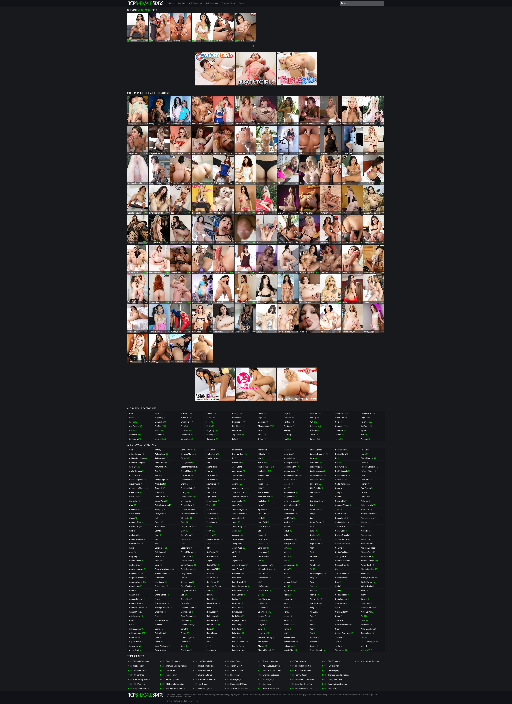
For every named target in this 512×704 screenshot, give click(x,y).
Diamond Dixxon (189, 608)
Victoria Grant (368, 552)
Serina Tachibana (344, 552)
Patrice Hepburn (318, 573)
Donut (184, 629)
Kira (260, 480)
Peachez (315, 590)
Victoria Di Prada (369, 548)
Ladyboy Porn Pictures (369, 661)
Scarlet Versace (342, 539)
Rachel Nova (341, 454)
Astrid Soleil (135, 650)
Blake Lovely (161, 586)
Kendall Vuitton (239, 650)
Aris (131, 625)
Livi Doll (262, 603)
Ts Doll (364, 492)
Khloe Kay (263, 454)
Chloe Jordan (188, 501)
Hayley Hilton (213, 603)
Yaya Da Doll (367, 612)
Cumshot (187, 430)
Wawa (365, 573)
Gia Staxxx (212, 544)
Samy (338, 492)
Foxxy (211, 531)
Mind (287, 552)
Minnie (287, 556)
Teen (339, 439)
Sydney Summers (344, 633)
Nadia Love (290, 599)
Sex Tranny (267, 684)
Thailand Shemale (270, 661)
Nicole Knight (316, 467)
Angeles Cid (136, 573)
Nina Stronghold (318, 501)
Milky (287, 535)
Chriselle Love (187, 505)
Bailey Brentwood (163, 505)
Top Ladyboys (268, 679)
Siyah (338, 582)
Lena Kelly (263, 548)
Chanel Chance (188, 471)
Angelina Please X (138, 578)
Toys (365, 418)
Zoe (364, 637)
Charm (184, 484)
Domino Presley (189, 625)
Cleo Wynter (187, 535)
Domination (187, 439)
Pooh (313, 625)
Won (363, 595)
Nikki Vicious (316, 492)
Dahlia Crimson (188, 565)
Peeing (288, 430)
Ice (209, 642)
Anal (133, 413)
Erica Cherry (213, 475)
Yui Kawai (366, 625)
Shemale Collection (303, 666)
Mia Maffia (289, 518)
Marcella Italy (290, 458)
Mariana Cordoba (293, 475)
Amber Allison (136, 535)
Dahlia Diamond (188, 569)
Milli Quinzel (289, 544)
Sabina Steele (342, 480)
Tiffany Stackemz (369, 467)
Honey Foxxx (213, 633)
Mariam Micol (291, 471)
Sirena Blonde (342, 578)
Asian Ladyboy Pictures (337, 684)
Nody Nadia (316, 509)
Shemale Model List (303, 688)
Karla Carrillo (239, 595)
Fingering (212, 430)
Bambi (159, 522)
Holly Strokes (213, 625)
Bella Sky (160, 556)
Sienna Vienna (342, 573)
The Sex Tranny (237, 670)
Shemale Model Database (176, 666)
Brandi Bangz (162, 595)
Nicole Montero (318, 475)
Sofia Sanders (342, 599)
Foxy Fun (211, 535)
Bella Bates (161, 548)
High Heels (238, 426)
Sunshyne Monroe (344, 625)
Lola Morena (264, 612)
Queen (314, 646)
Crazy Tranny (138, 666)
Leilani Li (263, 544)
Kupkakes (263, 501)
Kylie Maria (264, 509)
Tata (338, 642)
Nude (262, 435)
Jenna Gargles (239, 509)
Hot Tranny (235, 675)
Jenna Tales (238, 518)
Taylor (338, 646)
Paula (313, 582)
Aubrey (159, 450)
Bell (158, 539)
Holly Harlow (213, 616)
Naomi (288, 620)
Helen (210, 608)
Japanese (238, 435)
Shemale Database (271, 675)
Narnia (287, 629)
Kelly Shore (238, 633)
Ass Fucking (135, 426)
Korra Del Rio (264, 492)
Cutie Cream (187, 556)
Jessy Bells (237, 544)
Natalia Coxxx (291, 642)
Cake (158, 637)
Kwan (261, 505)
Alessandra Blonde (138, 488)
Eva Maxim (212, 514)
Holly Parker (213, 620)
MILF (261, 430)
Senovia (339, 548)
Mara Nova (289, 454)
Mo (286, 573)
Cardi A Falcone (163, 646)
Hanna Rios (212, 599)
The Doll (365, 450)
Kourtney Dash (265, 497)
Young (365, 439)
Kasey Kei (237, 603)
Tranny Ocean (301, 675)
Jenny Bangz (239, 527)
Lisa (261, 595)
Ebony (211, 413)
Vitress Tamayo (369, 561)
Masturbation (266, 426)
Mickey (288, 527)
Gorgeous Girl (213, 569)
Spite (338, 608)
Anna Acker (135, 595)
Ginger (210, 561)
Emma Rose (213, 467)
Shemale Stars (139, 670)
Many (287, 450)
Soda (338, 586)
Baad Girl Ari (161, 497)
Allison (133, 518)
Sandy (339, 497)
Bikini (159, 430)
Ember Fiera (213, 454)
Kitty (261, 488)
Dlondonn (186, 620)
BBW (159, 413)
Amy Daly (134, 556)
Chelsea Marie (188, 488)
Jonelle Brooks (240, 565)
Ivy (234, 458)
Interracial (238, 430)
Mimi (287, 548)
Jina (234, 556)
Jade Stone (238, 467)
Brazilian (186, 413)
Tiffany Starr (368, 471)
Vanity (364, 527)
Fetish (210, 426)
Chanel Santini (188, 480)
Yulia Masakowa (368, 629)
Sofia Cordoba (342, 595)
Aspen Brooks (136, 642)
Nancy (288, 612)
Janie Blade (238, 480)
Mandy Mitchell (266, 650)
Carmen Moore (189, 450)
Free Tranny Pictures (142, 679)
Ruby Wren (341, 467)
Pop (312, 629)
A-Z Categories (195, 3)
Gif (208, 548)
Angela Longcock (137, 569)
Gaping (237, 413)
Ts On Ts (366, 422)
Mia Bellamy (290, 509)
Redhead (315, 426)
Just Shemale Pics (206, 661)
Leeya (262, 535)
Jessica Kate (238, 539)
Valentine (366, 509)
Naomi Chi (289, 625)
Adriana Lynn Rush (138, 458)
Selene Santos (342, 544)
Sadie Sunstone (342, 484)
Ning (312, 505)
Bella (158, 544)
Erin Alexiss (213, 484)
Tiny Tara (366, 480)
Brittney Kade (162, 603)
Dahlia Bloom (187, 561)
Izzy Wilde (237, 463)
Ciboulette (186, 518)
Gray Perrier (213, 582)
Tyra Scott (367, 497)
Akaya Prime (136, 475)
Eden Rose (186, 650)
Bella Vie (159, 561)
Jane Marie (238, 475)
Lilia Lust (263, 573)
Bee (158, 535)
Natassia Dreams (319, 454)
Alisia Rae (134, 509)
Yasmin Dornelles (369, 608)
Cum (184, 426)
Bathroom (135, 439)
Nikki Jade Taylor (318, 480)
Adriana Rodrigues (138, 463)
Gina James (212, 556)
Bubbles (159, 625)
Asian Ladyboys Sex (271, 666)
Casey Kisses (187, 463)
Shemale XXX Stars (238, 684)
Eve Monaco (213, 522)
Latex (235, 439)
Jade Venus (238, 471)
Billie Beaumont (162, 573)
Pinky (313, 608)
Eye (209, 527)
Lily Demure (264, 586)
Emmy (211, 471)
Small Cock (341, 413)
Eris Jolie (212, 488)
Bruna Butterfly (162, 620)
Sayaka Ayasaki (342, 535)
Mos (287, 586)
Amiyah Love (136, 544)
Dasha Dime (186, 599)
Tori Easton (367, 488)
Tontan (365, 484)
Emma (211, 463)
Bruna (159, 616)
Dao (184, 595)
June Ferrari (238, 569)
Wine (364, 590)
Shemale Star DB (205, 675)
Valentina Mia (368, 505)
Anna (132, 590)
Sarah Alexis (341, 514)
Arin (132, 620)
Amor (133, 548)
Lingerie (263, 422)
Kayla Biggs (238, 616)
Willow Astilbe (367, 586)
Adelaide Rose (136, 454)
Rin (337, 458)
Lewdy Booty (264, 556)
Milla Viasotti (290, 539)
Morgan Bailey (291, 582)
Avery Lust (160, 484)
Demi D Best (187, 603)
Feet (210, 422)
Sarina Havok (341, 518)
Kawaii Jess (238, 612)
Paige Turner (316, 544)
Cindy (184, 522)
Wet (364, 435)
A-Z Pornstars (212, 3)
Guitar (210, 590)
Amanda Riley (136, 522)
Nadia (287, 595)
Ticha (364, 463)
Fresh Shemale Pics (271, 688)
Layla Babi (263, 522)
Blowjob (160, 439)
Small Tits (341, 418)
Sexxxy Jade (342, 556)
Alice (132, 505)
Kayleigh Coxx (239, 620)
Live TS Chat (333, 688)
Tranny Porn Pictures (207, 679)
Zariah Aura (367, 633)
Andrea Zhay (135, 565)
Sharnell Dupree (342, 561)
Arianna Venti (135, 612)
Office (262, 439)
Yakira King (366, 603)
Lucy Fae (262, 620)
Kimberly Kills (265, 475)
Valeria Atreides (369, 514)
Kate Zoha (237, 608)
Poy (312, 633)
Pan (312, 552)
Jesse (236, 531)
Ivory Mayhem (239, 454)
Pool (287, 439)
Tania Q (340, 637)
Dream (185, 633)
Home (171, 3)
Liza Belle (263, 608)
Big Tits (160, 426)
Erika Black (212, 480)
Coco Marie (186, 548)
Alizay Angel (135, 514)
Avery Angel (161, 480)
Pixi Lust (314, 612)
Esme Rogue (213, 501)
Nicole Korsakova (317, 471)
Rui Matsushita (342, 471)
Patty (313, 578)
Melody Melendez (292, 505)
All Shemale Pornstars (175, 684)
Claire (184, 531)
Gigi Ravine (212, 552)
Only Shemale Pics (141, 688)
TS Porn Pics (138, 675)
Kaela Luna (238, 573)
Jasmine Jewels (241, 488)
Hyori (210, 637)
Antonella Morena (138, 608)
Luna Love (263, 633)
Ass (133, 422)
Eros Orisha (213, 492)
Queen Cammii (317, 650)
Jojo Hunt (237, 561)
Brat (157, 599)
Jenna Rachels (239, 514)
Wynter (365, 599)
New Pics (181, 3)
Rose (338, 463)
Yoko (364, 620)
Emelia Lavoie (213, 458)
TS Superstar (333, 666)
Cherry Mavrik (188, 497)
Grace (210, 573)
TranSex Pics (171, 670)
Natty (313, 458)
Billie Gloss (160, 578)
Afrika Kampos (136, 471)
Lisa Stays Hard (266, 599)
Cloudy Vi (186, 539)
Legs (262, 418)
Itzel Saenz (213, 650)
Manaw (262, 646)
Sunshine (340, 620)
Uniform (366, 426)
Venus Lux (366, 539)
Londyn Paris (264, 616)
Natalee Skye (290, 637)
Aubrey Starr (161, 458)
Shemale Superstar (141, 661)
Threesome (368, 413)
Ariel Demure (136, 616)
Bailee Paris (161, 501)
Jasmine (237, 484)
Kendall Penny (239, 646)
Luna (261, 629)
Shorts (314, 435)
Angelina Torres (137, 582)
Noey (312, 514)
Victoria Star (367, 556)
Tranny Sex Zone (335, 679)
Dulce (184, 646)
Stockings (341, 430)
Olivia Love (315, 539)
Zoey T (365, 646)
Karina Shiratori (240, 590)
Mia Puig (288, 522)
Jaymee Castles (240, 497)
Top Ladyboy (300, 661)
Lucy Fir (262, 625)
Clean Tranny (235, 661)
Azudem (159, 492)
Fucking (212, 435)
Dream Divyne (188, 637)
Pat (312, 569)
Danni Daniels (188, 586)
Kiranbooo (263, 484)
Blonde (159, 435)
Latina (262, 413)
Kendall (236, 637)
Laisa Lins (263, 514)
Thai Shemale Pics (206, 666)
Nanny (288, 616)
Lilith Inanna (264, 578)
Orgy (287, 413)
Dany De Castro (188, 590)
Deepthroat (187, 435)
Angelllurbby (135, 586)
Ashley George (137, 633)
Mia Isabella (290, 514)
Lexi (261, 561)
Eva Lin (211, 509)
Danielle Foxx (187, 582)
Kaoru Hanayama (240, 586)
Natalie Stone (316, 450)
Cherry (185, 492)
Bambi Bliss (160, 527)
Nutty (313, 531)
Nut (312, 527)
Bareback (135, 435)
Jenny (236, 522)
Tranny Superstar (173, 661)
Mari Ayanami (291, 463)
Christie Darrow (188, 509)
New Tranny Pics (205, 688)
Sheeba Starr (342, 565)
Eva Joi (211, 505)
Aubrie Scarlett (162, 463)
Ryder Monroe (342, 475)
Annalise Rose (136, 603)
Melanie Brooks (291, 501)
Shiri (338, 569)
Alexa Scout (135, 492)
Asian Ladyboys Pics (303, 684)
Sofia (338, 590)
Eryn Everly (212, 497)
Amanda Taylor (136, 527)
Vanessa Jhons (368, 518)
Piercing (289, 435)
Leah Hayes (264, 527)
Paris (313, 561)
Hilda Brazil (212, 612)
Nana (287, 608)
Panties (289, 422)
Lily (260, 582)
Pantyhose (289, 426)
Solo (339, 422)
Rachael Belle (342, 450)
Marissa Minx (290, 480)
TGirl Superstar (334, 661)
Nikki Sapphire (316, 488)
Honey (210, 629)
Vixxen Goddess (369, 569)
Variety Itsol (367, 535)
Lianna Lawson (265, 565)
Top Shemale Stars (183, 701)
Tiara (364, 454)
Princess (314, 642)
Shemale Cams (228, 3)
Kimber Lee (264, 471)
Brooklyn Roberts (163, 608)
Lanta (261, 518)
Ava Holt (160, 475)
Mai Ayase (263, 642)
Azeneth (160, 488)
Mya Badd (289, 590)
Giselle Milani (213, 565)
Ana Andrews (136, 561)
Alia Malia (134, 501)
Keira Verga (239, 625)
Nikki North (315, 484)
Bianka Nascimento (164, 569)
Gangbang (212, 439)
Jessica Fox (238, 535)
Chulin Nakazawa (189, 514)
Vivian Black (367, 565)
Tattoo (340, 435)
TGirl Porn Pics (139, 684)
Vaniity (366, 522)
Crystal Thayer (188, 552)
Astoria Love (135, 646)
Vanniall (365, 531)
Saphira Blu (341, 501)
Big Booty (161, 418)
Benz (158, 565)
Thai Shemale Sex (205, 670)
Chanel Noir (187, 475)
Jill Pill (236, 552)
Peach (313, 586)
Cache (159, 629)
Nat (286, 633)
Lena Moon (263, 552)
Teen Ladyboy (333, 670)
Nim (312, 497)
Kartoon (236, 599)
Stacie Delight (341, 612)
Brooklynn (160, 612)
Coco (184, 544)
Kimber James (266, 467)
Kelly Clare (238, 629)
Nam (287, 603)
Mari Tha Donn (291, 467)
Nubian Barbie (317, 522)
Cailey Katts (161, 633)
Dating (241, 3)
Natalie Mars (290, 650)
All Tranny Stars (172, 679)
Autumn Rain (162, 467)
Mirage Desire (291, 565)
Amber (133, 531)
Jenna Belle (238, 501)
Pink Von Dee (316, 603)
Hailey (210, 595)
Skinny (315, 439)
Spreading (341, 426)
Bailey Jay (161, 509)
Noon (313, 518)
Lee (261, 531)
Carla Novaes (162, 650)
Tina (363, 475)
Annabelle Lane (137, 599)
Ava (158, 471)
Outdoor (289, 418)
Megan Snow (290, 497)
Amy (132, 552)
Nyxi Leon (315, 535)
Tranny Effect (236, 666)
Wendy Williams (369, 578)
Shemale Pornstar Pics (175, 688)
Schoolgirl (315, 430)
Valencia (365, 501)
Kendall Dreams (240, 642)
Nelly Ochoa (316, 463)
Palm (313, 548)
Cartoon (185, 458)
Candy (159, 642)
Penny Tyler (316, 599)
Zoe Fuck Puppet (369, 642)
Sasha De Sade (343, 527)
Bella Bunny (160, 552)
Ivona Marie (238, 450)
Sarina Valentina (344, 522)
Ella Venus (212, 450)
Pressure (314, 637)
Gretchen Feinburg (215, 586)
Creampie (187, 422)
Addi (132, 450)
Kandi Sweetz (239, 582)
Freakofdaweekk (215, 539)
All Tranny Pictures (303, 670)
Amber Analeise (137, 539)
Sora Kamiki (341, 603)
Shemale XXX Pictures (304, 679)
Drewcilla (186, 642)
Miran (287, 569)
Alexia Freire (135, 497)
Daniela (185, 578)
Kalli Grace (237, 578)
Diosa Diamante (188, 616)
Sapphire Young (343, 505)
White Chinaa (368, 582)
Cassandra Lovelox (189, 467)
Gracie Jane (213, 578)
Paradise (315, 556)
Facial (211, 418)
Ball (158, 518)
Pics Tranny (203, 684)
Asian (134, 418)
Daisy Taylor (187, 573)
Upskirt (365, 430)
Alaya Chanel (135, 484)
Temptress (341, 650)
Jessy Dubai (238, 548)
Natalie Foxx (290, 646)
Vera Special (367, 544)
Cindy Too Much (188, 527)
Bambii (158, 531)
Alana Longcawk (137, 480)
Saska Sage (341, 531)
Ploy (313, 616)
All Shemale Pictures (239, 688)
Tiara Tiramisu (368, 458)
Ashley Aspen (136, 629)
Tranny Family (171, 675)
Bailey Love (160, 514)
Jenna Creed (239, 505)
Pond (313, 620)
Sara (338, 509)
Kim (260, 458)
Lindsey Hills (264, 590)
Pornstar (315, 413)
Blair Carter (161, 582)
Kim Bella (262, 463)
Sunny (338, 616)
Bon (158, 590)
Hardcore (238, 422)
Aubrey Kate (161, 454)
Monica (287, 578)
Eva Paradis (213, 518)
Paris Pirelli (315, 565)
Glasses (236, 418)
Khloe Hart (263, 450)
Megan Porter (291, 492)
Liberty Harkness (266, 569)
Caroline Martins (188, 454)
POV (313, 422)
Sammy (340, 488)
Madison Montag (266, 637)
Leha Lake (263, 539)
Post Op (314, 418)
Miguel (288, 531)
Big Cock (161, 422)
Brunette (186, 418)
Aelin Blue (134, 467)
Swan (339, 629)
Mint (287, 561)
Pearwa (314, 595)
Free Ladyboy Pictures (272, 670)
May (287, 488)
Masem (288, 484)
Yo (364, 616)
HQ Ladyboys (235, 679)
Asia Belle (134, 637)
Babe (133, 430)
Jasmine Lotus (239, 492)
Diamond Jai (187, 612)
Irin (209, 646)
